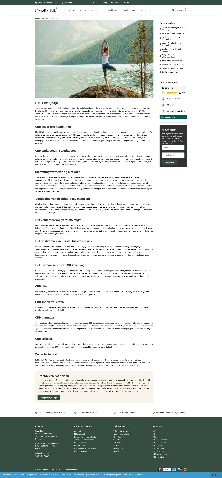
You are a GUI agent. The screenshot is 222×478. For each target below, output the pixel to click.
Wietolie (116, 440)
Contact (77, 431)
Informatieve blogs (121, 431)
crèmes (96, 307)
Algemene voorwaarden (84, 440)
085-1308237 (43, 456)
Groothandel (118, 437)
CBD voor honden (159, 440)
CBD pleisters (158, 448)
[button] (182, 10)
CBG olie (156, 437)
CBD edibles (157, 445)
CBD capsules (107, 344)
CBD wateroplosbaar (161, 454)
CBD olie (62, 292)
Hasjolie (116, 451)
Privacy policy (80, 442)
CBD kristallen (158, 457)
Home (37, 18)
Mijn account (79, 434)
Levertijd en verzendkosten (85, 437)
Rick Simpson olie (120, 445)
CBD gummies (95, 323)
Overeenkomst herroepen (85, 448)
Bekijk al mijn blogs (48, 397)
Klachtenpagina (80, 451)
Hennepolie (118, 448)
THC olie (116, 442)
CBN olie (156, 434)
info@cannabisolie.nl (46, 453)
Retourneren (79, 445)
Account (183, 2)
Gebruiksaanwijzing (121, 434)
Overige (45, 18)
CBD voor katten (159, 442)
